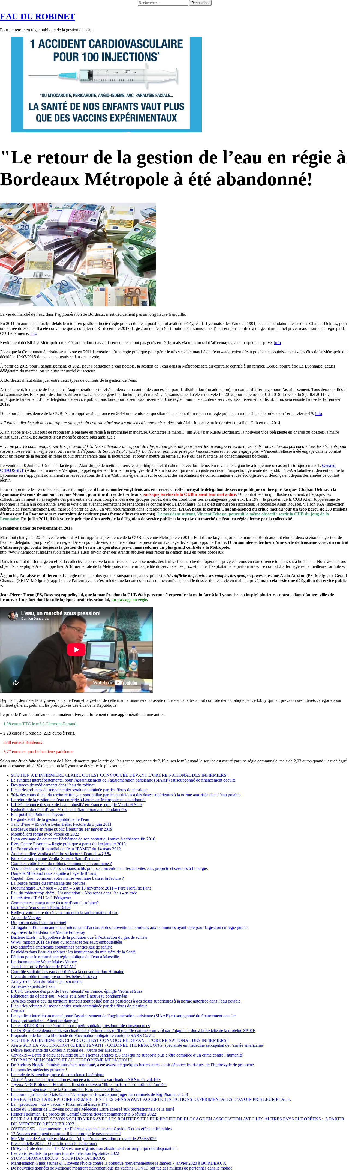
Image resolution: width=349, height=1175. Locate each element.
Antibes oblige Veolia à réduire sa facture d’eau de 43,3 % (61, 853)
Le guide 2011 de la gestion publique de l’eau (50, 819)
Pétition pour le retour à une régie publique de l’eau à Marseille (65, 957)
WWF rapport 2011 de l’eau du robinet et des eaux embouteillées (66, 942)
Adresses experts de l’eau (33, 986)
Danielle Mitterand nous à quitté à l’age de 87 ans (53, 873)
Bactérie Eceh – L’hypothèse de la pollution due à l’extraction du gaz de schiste (79, 937)
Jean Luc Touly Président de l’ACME (43, 966)
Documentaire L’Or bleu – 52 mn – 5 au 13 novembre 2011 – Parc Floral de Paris (81, 888)
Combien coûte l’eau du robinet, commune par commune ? (61, 863)
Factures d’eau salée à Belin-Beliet (40, 907)
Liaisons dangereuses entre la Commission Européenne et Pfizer (66, 1089)
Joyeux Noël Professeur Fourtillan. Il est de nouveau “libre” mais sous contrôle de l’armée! (89, 1084)
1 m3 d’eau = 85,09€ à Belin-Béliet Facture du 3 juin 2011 (61, 824)
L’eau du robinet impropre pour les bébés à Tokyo (54, 976)
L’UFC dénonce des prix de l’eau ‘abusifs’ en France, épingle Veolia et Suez (76, 804)
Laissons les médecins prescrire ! (39, 1069)
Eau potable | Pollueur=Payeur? (38, 814)
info (33, 333)
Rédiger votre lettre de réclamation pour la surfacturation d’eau (64, 912)
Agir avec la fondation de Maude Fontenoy (48, 932)
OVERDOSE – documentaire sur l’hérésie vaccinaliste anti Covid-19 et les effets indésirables (91, 1128)
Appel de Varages (26, 917)
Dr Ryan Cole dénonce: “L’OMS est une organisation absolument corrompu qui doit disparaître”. (94, 1148)
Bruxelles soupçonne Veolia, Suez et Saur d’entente (55, 858)
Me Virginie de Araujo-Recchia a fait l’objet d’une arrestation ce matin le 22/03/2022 (84, 1138)
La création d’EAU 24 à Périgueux (41, 898)
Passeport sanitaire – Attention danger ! (44, 1020)
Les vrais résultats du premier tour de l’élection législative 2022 (65, 1153)
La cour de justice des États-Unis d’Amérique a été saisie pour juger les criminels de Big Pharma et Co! (99, 1094)
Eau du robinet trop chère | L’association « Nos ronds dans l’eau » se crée (74, 893)
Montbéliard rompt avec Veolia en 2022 (45, 834)
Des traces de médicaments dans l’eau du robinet (52, 785)
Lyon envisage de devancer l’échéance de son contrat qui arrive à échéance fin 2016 (83, 839)
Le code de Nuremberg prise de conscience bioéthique (57, 1074)
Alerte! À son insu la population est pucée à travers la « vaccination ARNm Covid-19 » (86, 1079)
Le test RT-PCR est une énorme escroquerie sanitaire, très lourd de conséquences (80, 1025)
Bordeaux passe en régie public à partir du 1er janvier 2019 (61, 829)
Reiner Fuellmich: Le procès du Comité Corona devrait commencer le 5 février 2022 (83, 1114)
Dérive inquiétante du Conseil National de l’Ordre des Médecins (66, 1050)
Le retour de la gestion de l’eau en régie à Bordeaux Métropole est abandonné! (78, 799)
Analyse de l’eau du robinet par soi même (46, 981)
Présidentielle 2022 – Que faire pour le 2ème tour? (54, 1143)
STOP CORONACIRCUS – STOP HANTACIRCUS (58, 1158)
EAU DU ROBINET (37, 16)
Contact (17, 1011)
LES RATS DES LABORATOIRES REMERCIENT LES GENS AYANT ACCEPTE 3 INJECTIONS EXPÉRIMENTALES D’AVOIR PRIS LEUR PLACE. (151, 1099)
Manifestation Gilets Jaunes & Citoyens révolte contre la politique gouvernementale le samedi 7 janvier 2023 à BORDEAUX (118, 1163)
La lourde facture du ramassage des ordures (48, 883)
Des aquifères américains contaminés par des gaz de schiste (61, 947)
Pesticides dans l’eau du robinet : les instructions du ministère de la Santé (73, 952)
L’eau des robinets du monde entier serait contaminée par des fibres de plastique (79, 790)
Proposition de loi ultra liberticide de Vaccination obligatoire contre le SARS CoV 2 (83, 1035)
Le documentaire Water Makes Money (44, 961)
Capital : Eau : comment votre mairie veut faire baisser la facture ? (67, 878)
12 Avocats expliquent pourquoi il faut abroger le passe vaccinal (66, 1133)
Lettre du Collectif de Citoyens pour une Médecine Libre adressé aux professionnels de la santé (92, 1109)
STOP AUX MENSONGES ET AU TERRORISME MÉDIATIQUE (71, 1060)
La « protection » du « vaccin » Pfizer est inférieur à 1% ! (60, 1104)
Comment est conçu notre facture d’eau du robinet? (55, 902)
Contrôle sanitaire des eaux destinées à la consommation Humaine (67, 971)
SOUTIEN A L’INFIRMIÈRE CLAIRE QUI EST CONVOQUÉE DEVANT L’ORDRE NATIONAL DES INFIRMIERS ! (120, 775)
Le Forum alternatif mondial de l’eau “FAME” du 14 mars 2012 (66, 848)
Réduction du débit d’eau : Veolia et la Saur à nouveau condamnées (69, 809)
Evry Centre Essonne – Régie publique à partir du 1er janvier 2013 (68, 844)
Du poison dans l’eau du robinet (38, 922)
